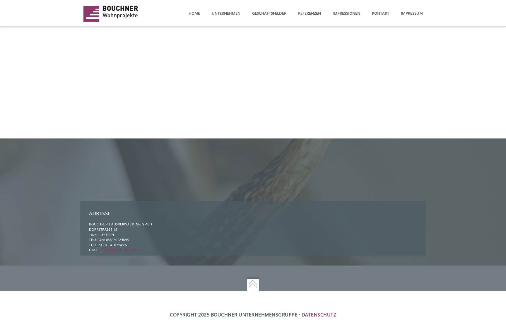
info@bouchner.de (120, 250)
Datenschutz (319, 314)
